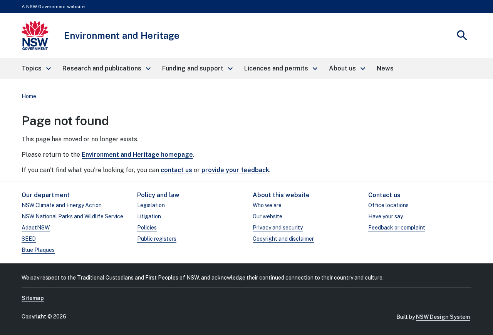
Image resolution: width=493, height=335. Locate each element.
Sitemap (33, 298)
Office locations (388, 205)
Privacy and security (278, 227)
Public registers (156, 239)
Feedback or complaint (396, 227)
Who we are (267, 205)
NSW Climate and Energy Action (62, 205)
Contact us (384, 195)
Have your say (385, 216)
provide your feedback (235, 170)
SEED (29, 239)
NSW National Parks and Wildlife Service (72, 216)
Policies (147, 227)
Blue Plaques (38, 250)
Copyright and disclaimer (283, 239)
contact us (176, 170)
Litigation (149, 216)
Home (29, 96)
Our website (267, 216)
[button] (35, 68)
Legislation (151, 205)
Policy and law (158, 195)
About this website (281, 195)
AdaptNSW (36, 227)
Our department (46, 195)
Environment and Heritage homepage (137, 154)
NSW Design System (443, 317)
